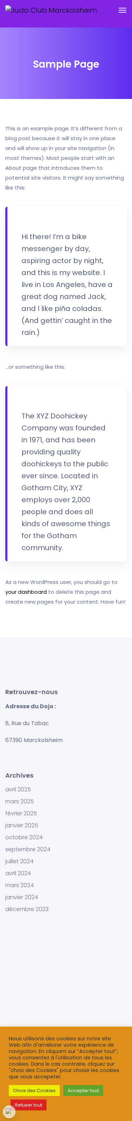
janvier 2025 (21, 825)
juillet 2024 (19, 861)
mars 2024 (19, 885)
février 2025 (21, 813)
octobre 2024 (24, 837)
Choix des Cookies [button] (34, 1090)
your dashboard (26, 592)
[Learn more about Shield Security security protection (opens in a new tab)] (9, 1112)
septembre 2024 (27, 849)
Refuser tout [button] (28, 1105)
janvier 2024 (21, 897)
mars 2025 (19, 801)
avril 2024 (18, 873)
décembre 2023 (27, 909)
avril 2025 (18, 789)
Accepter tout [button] (83, 1090)
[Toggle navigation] (122, 13)
